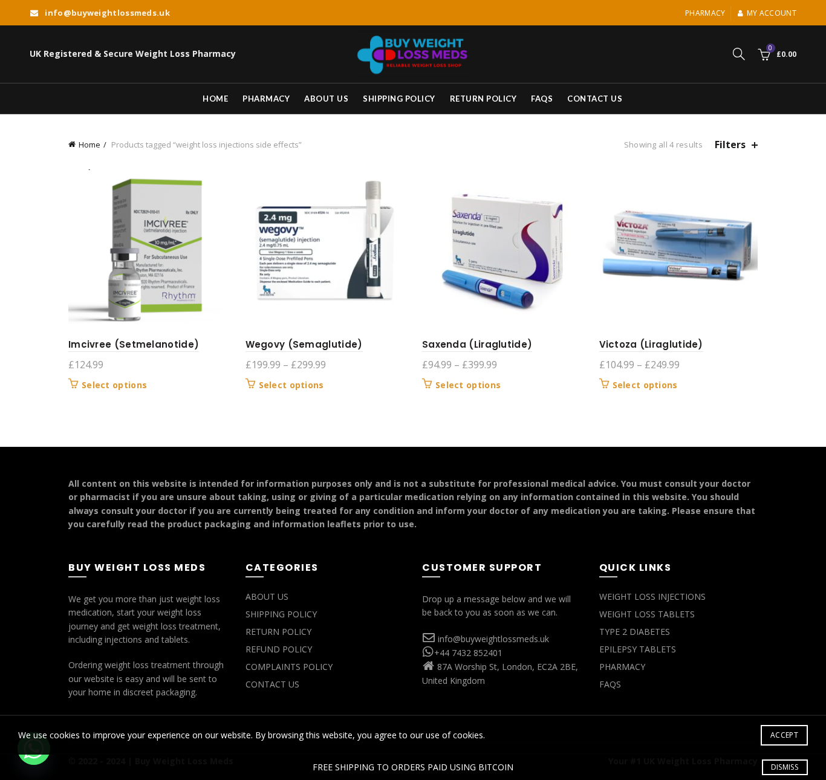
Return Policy (483, 98)
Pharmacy (705, 13)
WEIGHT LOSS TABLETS (647, 614)
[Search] (739, 54)
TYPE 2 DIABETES (634, 631)
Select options (114, 385)
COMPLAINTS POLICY (289, 666)
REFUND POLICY (279, 649)
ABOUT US (267, 596)
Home (215, 98)
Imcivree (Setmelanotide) (133, 344)
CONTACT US (272, 684)
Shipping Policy (399, 98)
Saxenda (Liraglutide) (477, 344)
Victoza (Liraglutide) (651, 344)
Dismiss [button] (784, 767)
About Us (326, 98)
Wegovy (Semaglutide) (304, 344)
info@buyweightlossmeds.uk (493, 639)
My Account (771, 13)
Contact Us (594, 98)
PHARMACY (622, 666)
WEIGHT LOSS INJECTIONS (652, 596)
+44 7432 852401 (468, 652)
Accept (784, 735)
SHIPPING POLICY (281, 614)
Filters (730, 145)
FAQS (542, 98)
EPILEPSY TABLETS (637, 649)
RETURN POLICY (278, 631)
